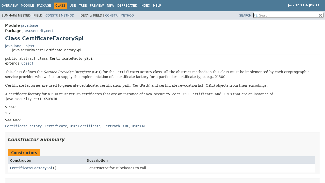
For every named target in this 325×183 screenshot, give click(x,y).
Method (67, 15)
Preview (97, 5)
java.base (29, 25)
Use (73, 5)
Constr (51, 15)
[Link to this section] (68, 139)
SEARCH (245, 15)
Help (157, 5)
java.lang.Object (19, 46)
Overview (10, 5)
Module (27, 5)
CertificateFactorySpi (31, 168)
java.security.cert (38, 31)
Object (27, 63)
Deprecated (127, 5)
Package (44, 5)
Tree (83, 5)
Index (145, 5)
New (110, 5)
